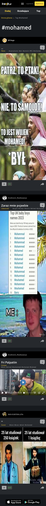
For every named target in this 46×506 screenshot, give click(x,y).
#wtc (20, 51)
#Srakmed (33, 367)
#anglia (15, 208)
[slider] (11, 393)
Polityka (4, 365)
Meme (3, 51)
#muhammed (16, 367)
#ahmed (33, 208)
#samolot (26, 51)
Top (38, 11)
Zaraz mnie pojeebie (14, 205)
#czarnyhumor (13, 51)
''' (2, 422)
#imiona (27, 208)
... (2, 48)
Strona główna (6, 18)
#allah (22, 425)
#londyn (21, 208)
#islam (3, 367)
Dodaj (8, 11)
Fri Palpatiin (9, 362)
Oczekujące (23, 11)
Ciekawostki (5, 208)
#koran (16, 425)
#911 (31, 51)
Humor (3, 425)
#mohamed (37, 51)
